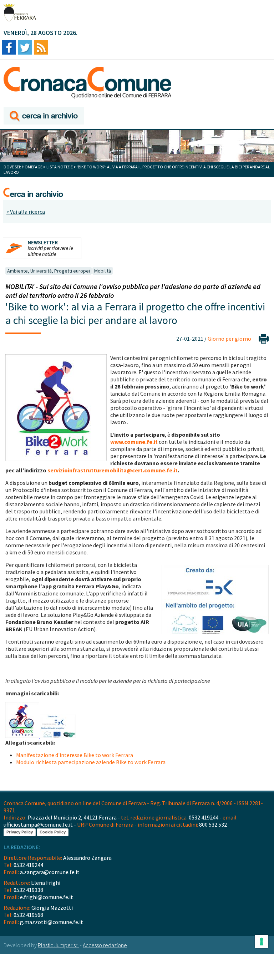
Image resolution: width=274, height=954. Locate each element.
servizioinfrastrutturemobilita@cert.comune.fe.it (112, 470)
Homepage (32, 166)
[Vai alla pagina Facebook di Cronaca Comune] (9, 48)
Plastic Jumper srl (58, 945)
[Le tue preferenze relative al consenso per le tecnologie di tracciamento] (261, 941)
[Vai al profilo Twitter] (25, 48)
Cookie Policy (53, 831)
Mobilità (102, 271)
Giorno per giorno (229, 338)
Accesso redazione (105, 945)
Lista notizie (59, 166)
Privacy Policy (19, 831)
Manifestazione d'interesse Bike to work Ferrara (74, 754)
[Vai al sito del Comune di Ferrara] (20, 12)
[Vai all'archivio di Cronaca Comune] (43, 116)
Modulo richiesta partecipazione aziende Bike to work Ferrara (91, 762)
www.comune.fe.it (134, 441)
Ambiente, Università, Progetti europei (48, 271)
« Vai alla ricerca (25, 211)
